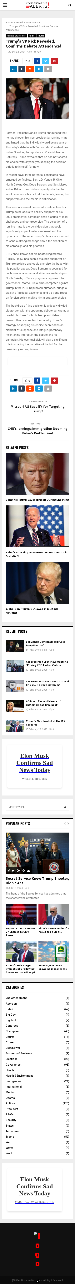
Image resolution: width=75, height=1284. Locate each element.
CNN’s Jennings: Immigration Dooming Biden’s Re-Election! (38, 431)
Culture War (13, 1047)
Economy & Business (19, 1053)
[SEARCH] (65, 807)
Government (13, 1064)
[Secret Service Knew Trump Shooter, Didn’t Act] (37, 853)
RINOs (10, 1114)
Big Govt (11, 1014)
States (10, 1125)
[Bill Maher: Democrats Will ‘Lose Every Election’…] (15, 646)
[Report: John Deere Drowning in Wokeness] (53, 951)
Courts (10, 1036)
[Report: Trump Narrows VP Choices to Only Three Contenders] (21, 914)
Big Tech (11, 1020)
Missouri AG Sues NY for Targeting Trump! (38, 409)
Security (11, 1119)
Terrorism (12, 1131)
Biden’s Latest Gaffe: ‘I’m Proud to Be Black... (53, 930)
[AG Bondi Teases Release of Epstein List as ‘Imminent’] (15, 706)
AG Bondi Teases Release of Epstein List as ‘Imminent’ (43, 703)
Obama (10, 1097)
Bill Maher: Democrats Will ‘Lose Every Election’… (45, 643)
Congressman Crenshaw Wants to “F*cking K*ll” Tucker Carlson (47, 663)
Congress (12, 1025)
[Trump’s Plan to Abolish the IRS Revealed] (15, 726)
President (12, 1108)
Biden (9, 1009)
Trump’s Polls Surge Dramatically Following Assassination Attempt (20, 969)
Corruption (12, 1031)
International (14, 1086)
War (8, 1142)
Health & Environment (16, 36)
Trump (41, 36)
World (9, 1153)
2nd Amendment (16, 997)
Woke (9, 1147)
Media (10, 1092)
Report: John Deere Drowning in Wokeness (52, 967)
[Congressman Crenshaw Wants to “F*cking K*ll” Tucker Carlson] (15, 666)
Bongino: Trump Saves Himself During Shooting (37, 499)
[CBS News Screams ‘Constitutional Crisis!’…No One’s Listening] (15, 686)
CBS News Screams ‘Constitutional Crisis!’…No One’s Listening (47, 683)
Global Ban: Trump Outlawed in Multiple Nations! (32, 611)
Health (10, 1070)
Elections (12, 1058)
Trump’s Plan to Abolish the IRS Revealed (45, 723)
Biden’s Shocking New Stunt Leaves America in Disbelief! (37, 554)
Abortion (11, 1003)
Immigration (14, 1081)
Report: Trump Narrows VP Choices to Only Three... (20, 931)
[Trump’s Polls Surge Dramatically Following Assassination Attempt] (21, 951)
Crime (9, 1042)
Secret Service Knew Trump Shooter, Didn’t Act (37, 880)
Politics (32, 36)
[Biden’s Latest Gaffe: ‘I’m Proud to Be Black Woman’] (53, 914)
